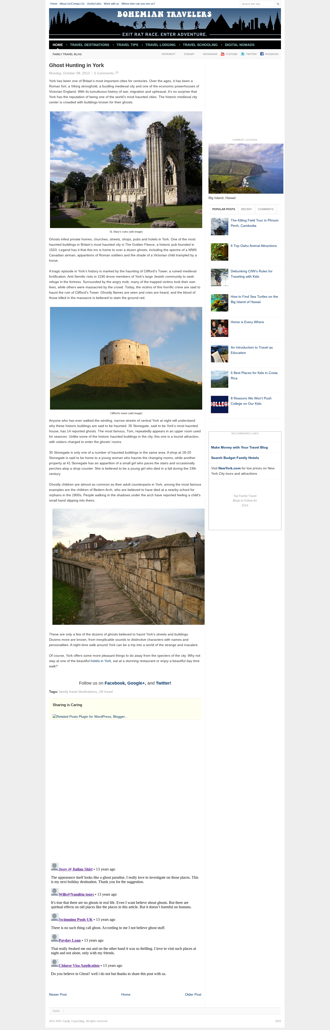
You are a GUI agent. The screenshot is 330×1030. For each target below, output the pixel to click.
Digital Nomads (239, 45)
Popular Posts (223, 209)
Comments (265, 209)
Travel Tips (127, 45)
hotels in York (101, 661)
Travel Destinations (87, 46)
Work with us (111, 3)
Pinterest (168, 54)
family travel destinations (78, 692)
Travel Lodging (160, 45)
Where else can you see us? (138, 3)
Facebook (272, 54)
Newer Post (58, 994)
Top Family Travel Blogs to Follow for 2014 (245, 500)
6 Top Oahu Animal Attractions (254, 246)
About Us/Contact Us (72, 3)
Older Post (193, 994)
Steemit (189, 54)
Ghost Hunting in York (76, 65)
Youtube (231, 54)
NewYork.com (229, 468)
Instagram (210, 54)
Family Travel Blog (65, 55)
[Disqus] (125, 790)
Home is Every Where (247, 322)
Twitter (251, 54)
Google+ (136, 683)
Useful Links (94, 3)
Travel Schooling (200, 45)
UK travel (106, 692)
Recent (246, 209)
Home (53, 3)
